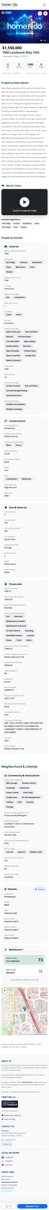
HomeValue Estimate (9, 1182)
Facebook (8, 1157)
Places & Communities (9, 1185)
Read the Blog (9, 1119)
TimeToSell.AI (27, 1082)
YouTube (8, 1165)
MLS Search (5, 1179)
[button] (24, 1008)
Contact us (6, 1144)
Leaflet (24, 1034)
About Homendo (7, 1176)
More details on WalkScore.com (23, 980)
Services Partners (7, 1188)
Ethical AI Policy (6, 1191)
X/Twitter (8, 1161)
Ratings (41, 889)
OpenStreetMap (34, 1034)
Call (10, 1206)
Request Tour (32, 1206)
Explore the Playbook (12, 1115)
